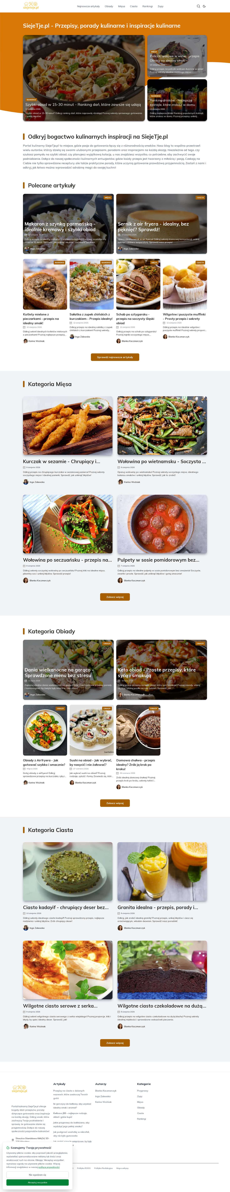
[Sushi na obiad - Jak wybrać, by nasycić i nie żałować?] (92, 730)
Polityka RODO (84, 1168)
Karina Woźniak (132, 482)
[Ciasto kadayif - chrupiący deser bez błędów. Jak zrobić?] (67, 871)
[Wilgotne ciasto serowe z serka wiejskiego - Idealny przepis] (67, 970)
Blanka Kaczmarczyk (40, 580)
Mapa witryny (122, 1168)
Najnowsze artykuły (88, 6)
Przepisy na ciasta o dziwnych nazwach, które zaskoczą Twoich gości (70, 1094)
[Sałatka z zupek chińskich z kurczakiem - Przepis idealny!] (92, 284)
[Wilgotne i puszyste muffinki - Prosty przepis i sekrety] (185, 284)
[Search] (198, 6)
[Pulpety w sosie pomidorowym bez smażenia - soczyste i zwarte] (162, 524)
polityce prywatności (48, 1167)
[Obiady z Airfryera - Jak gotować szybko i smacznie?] (45, 730)
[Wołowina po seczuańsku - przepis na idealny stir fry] (67, 524)
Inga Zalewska (38, 248)
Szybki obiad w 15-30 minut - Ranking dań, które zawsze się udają (83, 104)
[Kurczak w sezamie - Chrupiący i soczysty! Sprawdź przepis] (67, 425)
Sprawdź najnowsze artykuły (115, 357)
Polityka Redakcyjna (103, 1168)
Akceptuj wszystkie (37, 1182)
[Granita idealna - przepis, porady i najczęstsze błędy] (162, 871)
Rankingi (147, 6)
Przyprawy (142, 1090)
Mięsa (121, 6)
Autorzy (100, 1084)
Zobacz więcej (115, 597)
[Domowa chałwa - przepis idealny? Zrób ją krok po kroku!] (138, 730)
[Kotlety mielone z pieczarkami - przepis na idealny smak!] (45, 284)
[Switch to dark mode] (204, 6)
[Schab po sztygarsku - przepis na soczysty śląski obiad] (138, 284)
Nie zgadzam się (37, 1174)
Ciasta (133, 6)
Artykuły (59, 1084)
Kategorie (144, 1084)
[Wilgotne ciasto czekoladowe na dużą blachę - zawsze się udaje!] (162, 970)
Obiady (109, 6)
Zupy (161, 6)
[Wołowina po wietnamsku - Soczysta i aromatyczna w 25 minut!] (162, 425)
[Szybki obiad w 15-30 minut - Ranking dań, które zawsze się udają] (84, 78)
